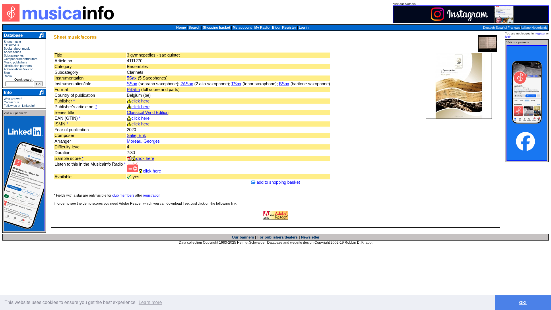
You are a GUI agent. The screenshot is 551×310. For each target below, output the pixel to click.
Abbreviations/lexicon (18, 69)
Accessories (12, 52)
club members (123, 195)
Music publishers (15, 62)
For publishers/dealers (277, 237)
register (540, 33)
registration (151, 195)
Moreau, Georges (143, 141)
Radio (8, 76)
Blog (276, 28)
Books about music (17, 48)
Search (194, 28)
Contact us (11, 102)
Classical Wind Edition (147, 112)
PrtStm (133, 89)
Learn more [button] (150, 302)
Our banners (243, 237)
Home (181, 28)
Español (501, 27)
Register (289, 28)
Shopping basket (216, 28)
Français (514, 27)
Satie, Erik (136, 135)
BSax (284, 84)
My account (242, 28)
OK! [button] (523, 302)
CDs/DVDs (11, 45)
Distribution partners (18, 65)
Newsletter (310, 237)
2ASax (187, 84)
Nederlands (539, 27)
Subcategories (14, 55)
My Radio (261, 28)
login (508, 36)
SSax (132, 84)
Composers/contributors (21, 59)
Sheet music (12, 41)
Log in (304, 28)
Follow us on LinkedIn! (19, 105)
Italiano (526, 27)
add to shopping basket (278, 182)
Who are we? (13, 98)
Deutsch (489, 27)
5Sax (132, 78)
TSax (236, 84)
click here (140, 101)
